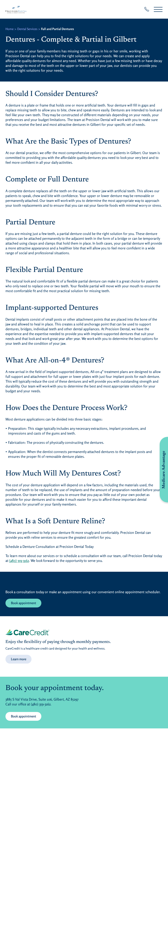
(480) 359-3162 (19, 560)
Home (9, 29)
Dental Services (27, 29)
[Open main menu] (158, 9)
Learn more (18, 659)
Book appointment (23, 603)
